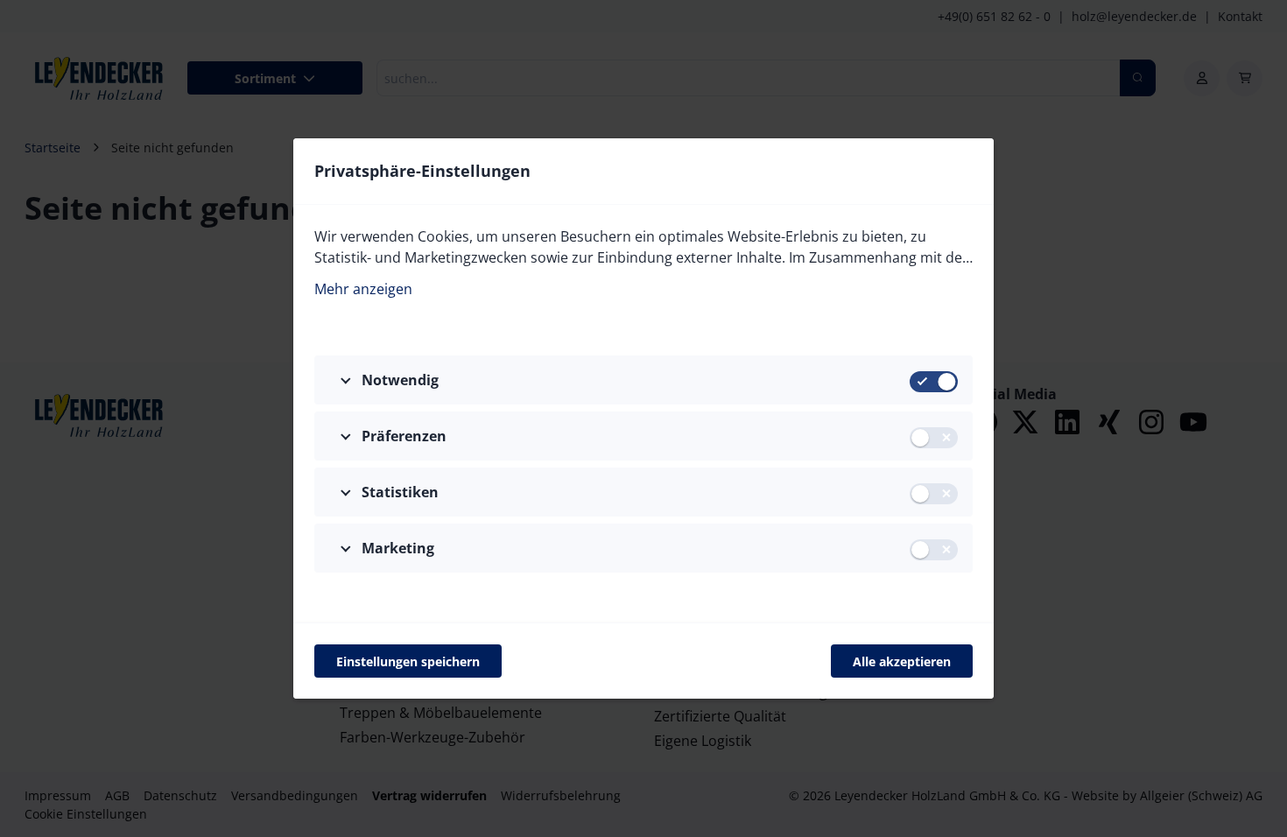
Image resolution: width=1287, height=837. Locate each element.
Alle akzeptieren (902, 661)
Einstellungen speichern (408, 661)
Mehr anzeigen (363, 289)
